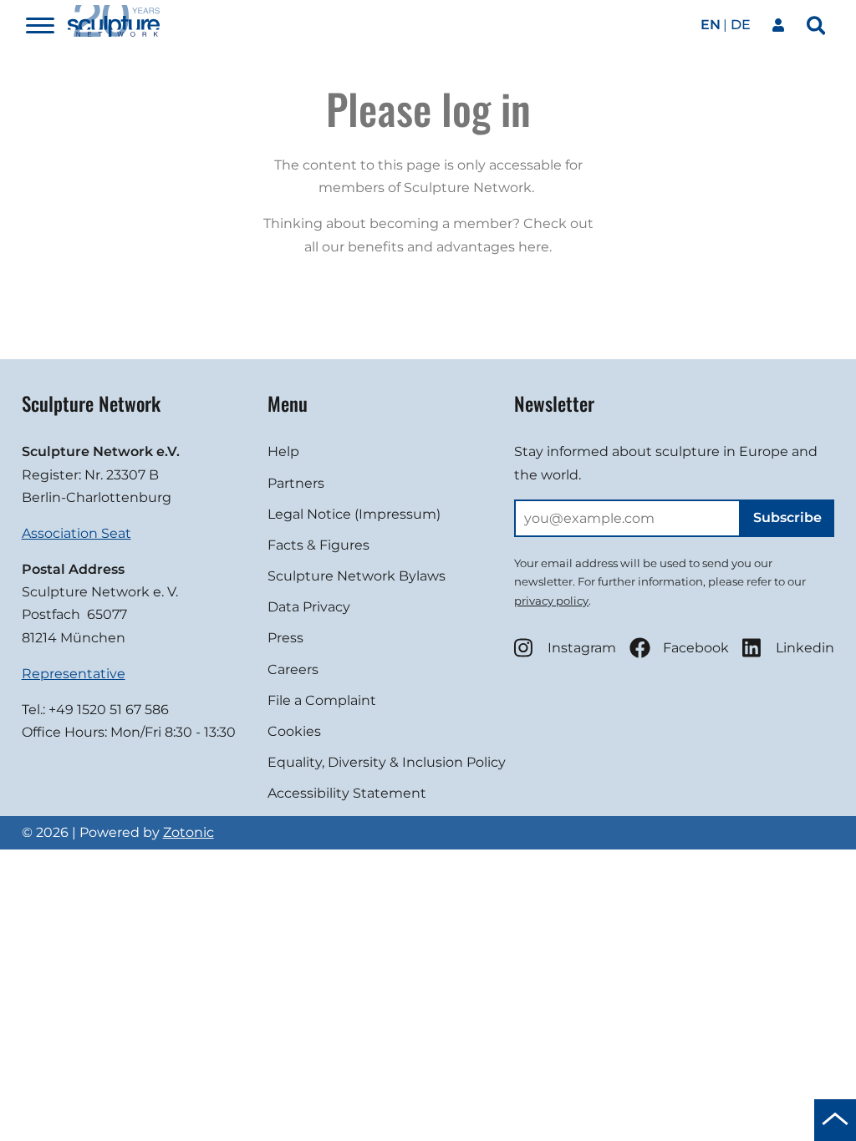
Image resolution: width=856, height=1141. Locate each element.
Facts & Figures (318, 545)
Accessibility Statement (347, 793)
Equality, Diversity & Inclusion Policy (387, 762)
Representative (73, 674)
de (741, 25)
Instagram (582, 648)
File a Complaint (322, 700)
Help (283, 451)
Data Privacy (309, 607)
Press (285, 638)
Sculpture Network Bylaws (357, 576)
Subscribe (787, 517)
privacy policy (551, 600)
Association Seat (76, 533)
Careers (293, 669)
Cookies (294, 731)
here (533, 247)
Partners (296, 483)
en (711, 25)
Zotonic (188, 832)
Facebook (696, 648)
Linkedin (805, 648)
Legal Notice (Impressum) (354, 514)
